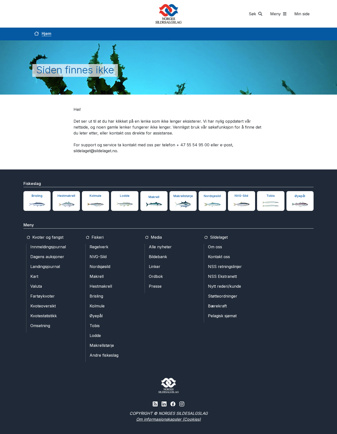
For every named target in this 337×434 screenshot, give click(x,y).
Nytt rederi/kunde (224, 286)
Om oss (215, 246)
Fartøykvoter (42, 296)
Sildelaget (218, 237)
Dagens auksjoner (47, 256)
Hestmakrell (101, 286)
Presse (155, 286)
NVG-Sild (98, 256)
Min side (302, 13)
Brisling (96, 296)
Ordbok (156, 276)
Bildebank (158, 256)
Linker (154, 266)
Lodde (95, 335)
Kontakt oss (219, 256)
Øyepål (96, 315)
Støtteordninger (222, 296)
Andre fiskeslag (104, 355)
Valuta (36, 286)
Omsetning (40, 325)
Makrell (97, 276)
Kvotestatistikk (43, 315)
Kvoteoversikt (43, 305)
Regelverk (99, 246)
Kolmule (97, 305)
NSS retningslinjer (225, 266)
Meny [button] (276, 13)
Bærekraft (217, 305)
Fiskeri (97, 237)
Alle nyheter (160, 246)
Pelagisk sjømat (222, 315)
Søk (253, 13)
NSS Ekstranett (222, 276)
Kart (34, 276)
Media (156, 237)
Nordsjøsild (100, 266)
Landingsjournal (45, 266)
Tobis (95, 325)
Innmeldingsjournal (48, 246)
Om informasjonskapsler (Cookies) (168, 419)
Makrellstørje (102, 345)
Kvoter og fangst (47, 237)
